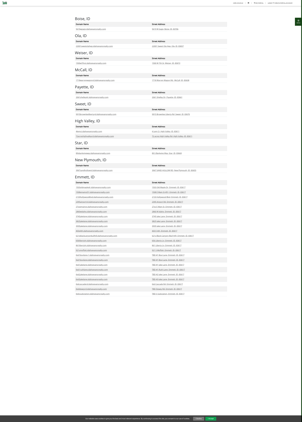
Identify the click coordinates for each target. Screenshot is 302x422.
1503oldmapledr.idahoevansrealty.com (93, 187)
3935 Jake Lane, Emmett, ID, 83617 (167, 226)
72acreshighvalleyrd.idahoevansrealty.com (95, 136)
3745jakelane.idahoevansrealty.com (92, 216)
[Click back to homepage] (4, 2)
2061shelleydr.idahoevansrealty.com (92, 97)
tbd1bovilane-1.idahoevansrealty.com (92, 255)
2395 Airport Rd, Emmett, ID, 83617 (167, 202)
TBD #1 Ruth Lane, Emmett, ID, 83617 (168, 269)
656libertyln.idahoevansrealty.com (91, 240)
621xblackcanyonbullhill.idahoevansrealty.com (96, 235)
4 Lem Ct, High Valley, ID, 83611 (165, 131)
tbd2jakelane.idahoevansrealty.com (91, 274)
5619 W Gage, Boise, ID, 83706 (165, 29)
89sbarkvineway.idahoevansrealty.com (93, 153)
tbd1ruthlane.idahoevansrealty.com (92, 269)
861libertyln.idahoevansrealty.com (91, 245)
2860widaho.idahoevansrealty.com (91, 211)
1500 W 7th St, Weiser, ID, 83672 (166, 63)
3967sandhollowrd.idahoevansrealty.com (94, 170)
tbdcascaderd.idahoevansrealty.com (92, 284)
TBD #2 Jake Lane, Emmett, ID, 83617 (168, 274)
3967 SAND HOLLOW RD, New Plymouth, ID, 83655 (174, 170)
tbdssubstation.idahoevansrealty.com (93, 294)
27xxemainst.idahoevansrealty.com (91, 206)
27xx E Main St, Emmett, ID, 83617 (167, 206)
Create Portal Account (284, 3)
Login (270, 3)
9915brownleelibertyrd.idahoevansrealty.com (96, 114)
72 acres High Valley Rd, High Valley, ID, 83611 (172, 136)
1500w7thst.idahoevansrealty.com (91, 63)
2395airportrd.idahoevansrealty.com (92, 202)
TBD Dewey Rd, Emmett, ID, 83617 (167, 289)
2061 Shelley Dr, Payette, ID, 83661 (167, 97)
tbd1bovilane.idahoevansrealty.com (92, 260)
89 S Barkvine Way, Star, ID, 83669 (167, 153)
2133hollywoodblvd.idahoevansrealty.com (94, 197)
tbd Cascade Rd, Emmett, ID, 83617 (167, 284)
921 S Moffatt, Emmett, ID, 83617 (166, 250)
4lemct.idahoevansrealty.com (89, 131)
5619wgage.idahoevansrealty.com (91, 29)
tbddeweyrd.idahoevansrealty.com (91, 289)
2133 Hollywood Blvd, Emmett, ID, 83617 (169, 197)
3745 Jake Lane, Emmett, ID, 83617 (167, 216)
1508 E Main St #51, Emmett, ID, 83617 (169, 192)
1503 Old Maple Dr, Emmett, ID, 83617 (168, 187)
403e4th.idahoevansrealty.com (89, 231)
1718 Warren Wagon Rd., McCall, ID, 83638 (170, 80)
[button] (298, 22)
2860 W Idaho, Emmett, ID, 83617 (166, 211)
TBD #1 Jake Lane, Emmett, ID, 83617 (168, 264)
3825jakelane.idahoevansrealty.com (92, 221)
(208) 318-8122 (238, 3)
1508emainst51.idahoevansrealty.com (93, 192)
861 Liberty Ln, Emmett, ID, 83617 (166, 245)
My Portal (259, 3)
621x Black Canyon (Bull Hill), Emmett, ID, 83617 (173, 235)
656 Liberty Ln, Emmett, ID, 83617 (166, 240)
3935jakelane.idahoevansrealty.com (92, 226)
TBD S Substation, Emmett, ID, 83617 (168, 294)
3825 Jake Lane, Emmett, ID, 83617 (167, 221)
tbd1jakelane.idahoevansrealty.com (91, 264)
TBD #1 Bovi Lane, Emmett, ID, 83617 (168, 255)
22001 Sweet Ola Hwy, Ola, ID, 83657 (168, 46)
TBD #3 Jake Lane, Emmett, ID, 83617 (168, 279)
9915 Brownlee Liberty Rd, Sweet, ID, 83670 (171, 114)
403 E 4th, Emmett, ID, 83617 (164, 231)
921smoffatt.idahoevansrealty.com (91, 250)
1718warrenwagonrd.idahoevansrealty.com (95, 80)
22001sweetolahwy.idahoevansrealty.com (94, 46)
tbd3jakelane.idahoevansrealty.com (91, 279)
